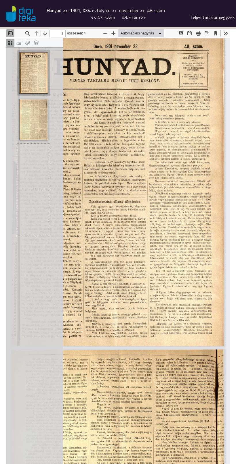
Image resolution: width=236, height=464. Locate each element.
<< (103, 17)
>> (134, 17)
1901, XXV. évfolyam (90, 10)
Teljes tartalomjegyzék (212, 17)
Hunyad (54, 10)
